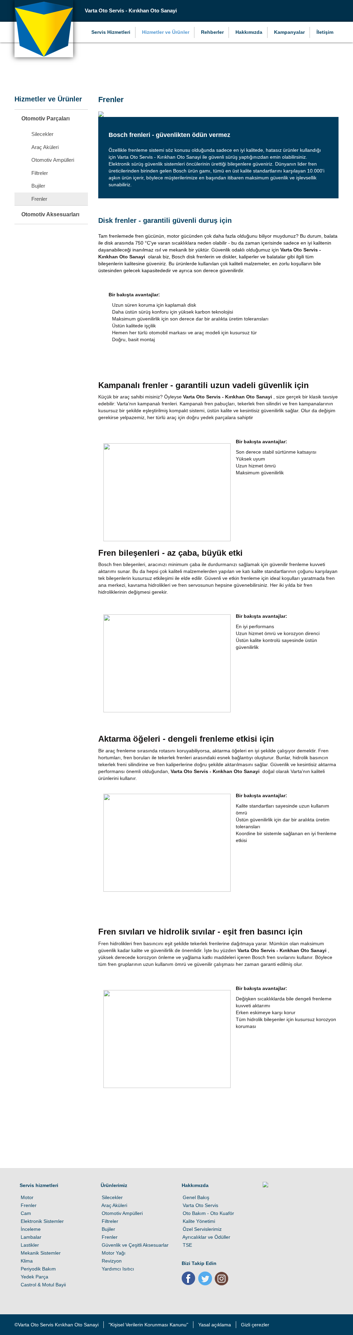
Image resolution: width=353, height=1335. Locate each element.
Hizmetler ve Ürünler (165, 32)
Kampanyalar (289, 32)
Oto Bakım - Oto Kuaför (208, 1213)
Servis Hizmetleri (110, 32)
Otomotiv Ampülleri (122, 1213)
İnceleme (30, 1229)
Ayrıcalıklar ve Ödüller (206, 1237)
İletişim (324, 32)
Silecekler (112, 1197)
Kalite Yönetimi (198, 1221)
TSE (187, 1245)
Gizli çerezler (255, 1324)
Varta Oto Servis (200, 1205)
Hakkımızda (248, 32)
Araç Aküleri (114, 1205)
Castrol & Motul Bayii (43, 1284)
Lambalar (30, 1237)
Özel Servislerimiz (202, 1229)
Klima (26, 1261)
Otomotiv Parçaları (45, 118)
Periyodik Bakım (38, 1269)
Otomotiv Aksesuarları (50, 214)
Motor (26, 1197)
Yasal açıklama (214, 1324)
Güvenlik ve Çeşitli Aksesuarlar (135, 1245)
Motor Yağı (113, 1253)
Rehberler (212, 32)
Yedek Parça (34, 1276)
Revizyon (111, 1261)
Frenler (28, 1205)
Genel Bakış (195, 1197)
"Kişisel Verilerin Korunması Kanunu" (148, 1324)
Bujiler (108, 1229)
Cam (25, 1213)
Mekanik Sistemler (40, 1253)
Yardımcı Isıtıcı (117, 1269)
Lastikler (29, 1245)
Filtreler (109, 1221)
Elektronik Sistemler (42, 1221)
